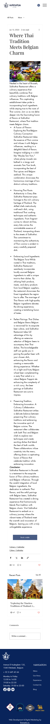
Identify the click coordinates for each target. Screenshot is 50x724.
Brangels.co (25, 722)
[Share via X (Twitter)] (16, 558)
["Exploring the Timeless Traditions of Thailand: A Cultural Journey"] (25, 589)
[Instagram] (9, 689)
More (20, 17)
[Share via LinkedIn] (22, 558)
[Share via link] (28, 558)
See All (38, 575)
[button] (38, 5)
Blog (35, 689)
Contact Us (37, 685)
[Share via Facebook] (11, 558)
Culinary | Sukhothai (17, 547)
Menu (35, 671)
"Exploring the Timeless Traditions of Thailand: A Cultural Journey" (21, 604)
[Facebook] (5, 689)
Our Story (36, 676)
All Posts (10, 17)
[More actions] (39, 29)
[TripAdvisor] (13, 689)
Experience (37, 680)
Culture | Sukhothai (16, 550)
